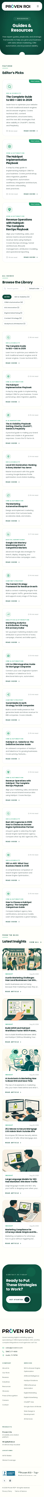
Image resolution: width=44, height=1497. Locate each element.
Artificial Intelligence (31, 1376)
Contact (5, 1405)
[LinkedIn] (10, 1481)
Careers (5, 1400)
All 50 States (6, 1455)
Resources (6, 1386)
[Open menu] (37, 6)
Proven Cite (7, 1432)
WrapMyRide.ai (8, 1442)
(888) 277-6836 (11, 1351)
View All (34, 942)
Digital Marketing (30, 1393)
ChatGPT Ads (29, 1402)
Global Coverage (9, 1460)
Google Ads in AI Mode (32, 1406)
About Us (5, 1368)
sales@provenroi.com (14, 1348)
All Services (28, 1419)
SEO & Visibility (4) (21, 297)
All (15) (7, 297)
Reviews (5, 1377)
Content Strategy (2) (13, 318)
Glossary (5, 1391)
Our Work (6, 1373)
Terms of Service (21, 1491)
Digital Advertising (31, 1397)
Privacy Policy (7, 1491)
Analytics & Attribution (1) (14, 324)
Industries (6, 1382)
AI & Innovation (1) (11, 307)
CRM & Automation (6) (13, 302)
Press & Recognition (10, 1396)
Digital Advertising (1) (13, 313)
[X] (4, 1481)
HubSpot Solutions (31, 1380)
